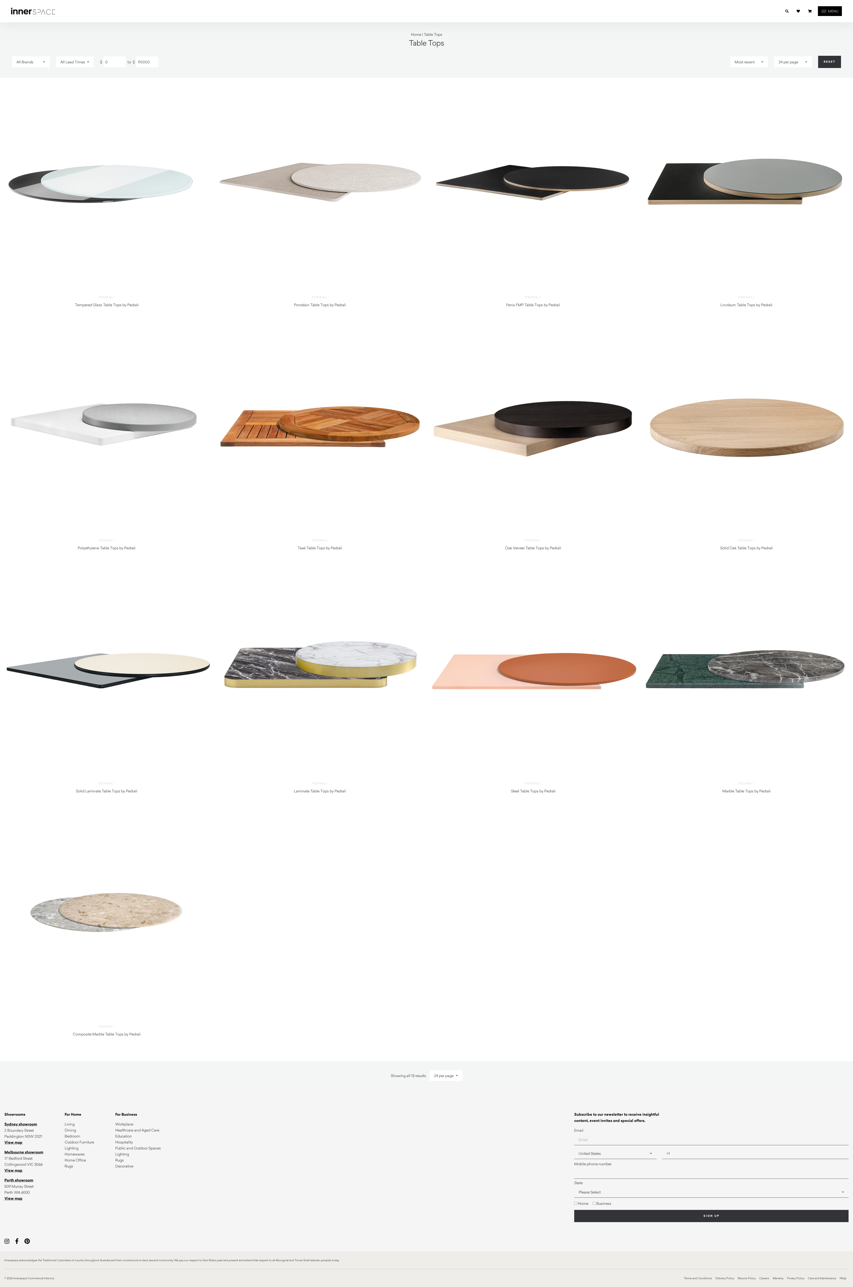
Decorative (124, 1166)
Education (123, 1136)
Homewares (75, 1154)
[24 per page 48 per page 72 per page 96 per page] (793, 61)
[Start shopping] (810, 11)
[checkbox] (711, 1203)
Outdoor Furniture (79, 1142)
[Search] (787, 11)
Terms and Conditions (698, 1278)
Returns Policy (747, 1278)
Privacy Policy (795, 1278)
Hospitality (124, 1142)
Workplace (124, 1124)
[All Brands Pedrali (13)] (31, 61)
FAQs (843, 1278)
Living (70, 1124)
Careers (764, 1278)
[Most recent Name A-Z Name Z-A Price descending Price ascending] (749, 61)
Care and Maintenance (822, 1278)
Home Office (75, 1160)
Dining (70, 1130)
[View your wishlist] (798, 11)
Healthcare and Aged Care (137, 1130)
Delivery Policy (724, 1278)
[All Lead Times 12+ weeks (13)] (75, 61)
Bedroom (72, 1136)
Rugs (69, 1166)
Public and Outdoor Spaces (138, 1148)
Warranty (778, 1278)
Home (416, 34)
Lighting (71, 1148)
